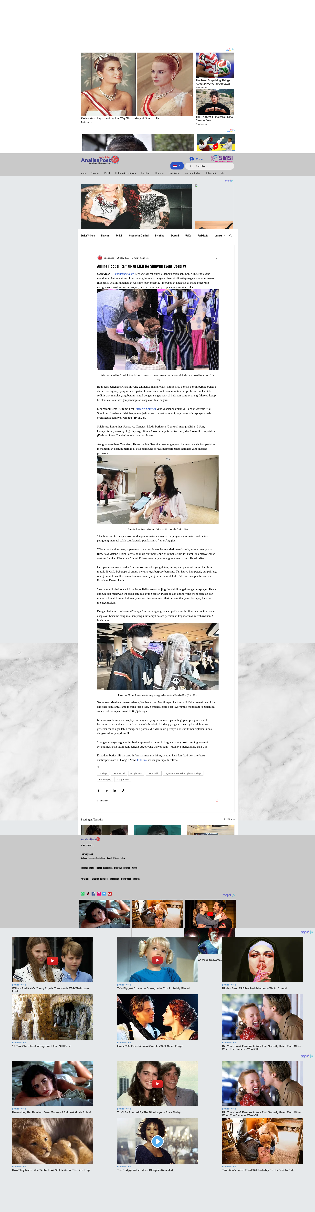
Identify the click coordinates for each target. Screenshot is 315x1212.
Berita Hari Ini (119, 773)
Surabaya (103, 773)
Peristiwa (159, 235)
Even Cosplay (105, 779)
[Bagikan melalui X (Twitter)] (106, 790)
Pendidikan (114, 878)
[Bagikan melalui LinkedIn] (114, 790)
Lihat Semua (229, 819)
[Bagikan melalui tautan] (122, 790)
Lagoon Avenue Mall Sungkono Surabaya (183, 773)
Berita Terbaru (88, 235)
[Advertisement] (98, 23)
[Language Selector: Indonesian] (177, 165)
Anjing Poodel (123, 779)
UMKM (188, 235)
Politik (119, 235)
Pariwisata (203, 235)
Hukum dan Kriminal (139, 235)
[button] (230, 235)
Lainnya (218, 235)
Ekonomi (175, 235)
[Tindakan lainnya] (217, 258)
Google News (136, 773)
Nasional (105, 235)
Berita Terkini (153, 773)
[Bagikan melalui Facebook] (98, 790)
